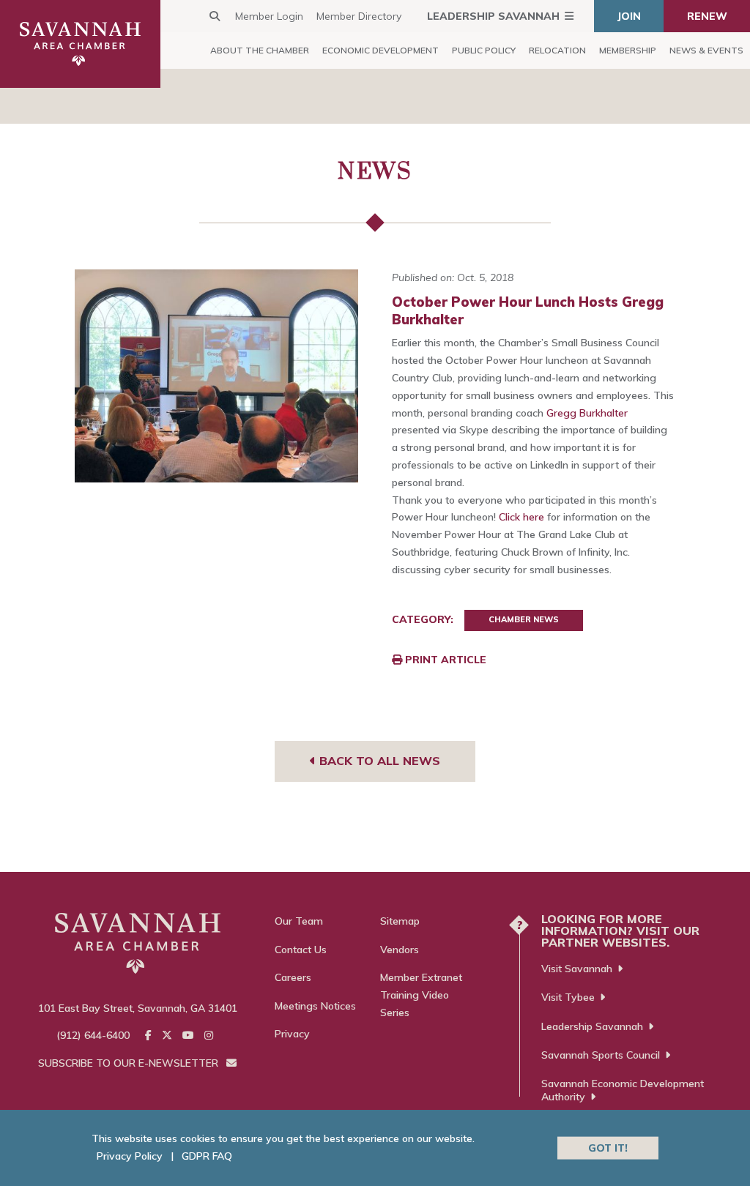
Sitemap (400, 921)
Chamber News (524, 619)
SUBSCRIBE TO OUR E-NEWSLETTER (129, 1063)
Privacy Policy (130, 1156)
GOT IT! (608, 1147)
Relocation (557, 50)
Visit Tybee (568, 997)
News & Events (706, 50)
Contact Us (301, 949)
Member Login (269, 16)
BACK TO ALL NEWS (378, 760)
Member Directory (358, 16)
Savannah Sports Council (600, 1055)
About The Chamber (259, 50)
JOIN (629, 16)
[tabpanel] (217, 375)
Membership (627, 50)
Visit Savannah (576, 968)
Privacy (292, 1033)
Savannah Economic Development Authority (622, 1090)
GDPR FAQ (207, 1156)
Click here (521, 516)
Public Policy (484, 50)
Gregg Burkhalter (587, 412)
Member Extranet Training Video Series (421, 995)
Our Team (299, 921)
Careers (293, 977)
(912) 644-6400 (93, 1035)
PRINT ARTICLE (444, 659)
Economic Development (380, 50)
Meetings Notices (315, 1005)
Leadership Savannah (493, 16)
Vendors (399, 949)
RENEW (707, 16)
